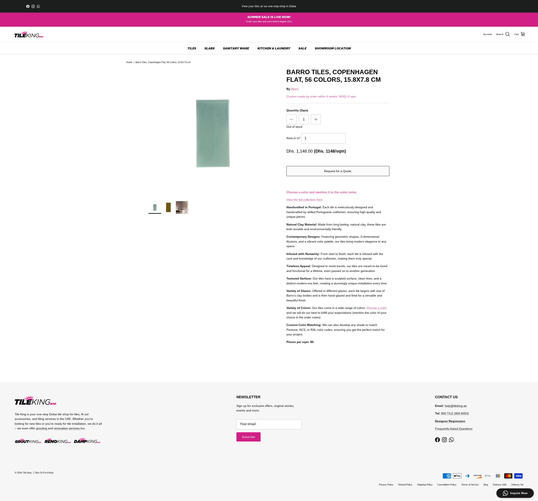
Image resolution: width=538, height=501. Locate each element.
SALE (302, 48)
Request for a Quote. (338, 171)
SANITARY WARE (236, 48)
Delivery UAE (499, 484)
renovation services (67, 428)
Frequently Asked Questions (453, 428)
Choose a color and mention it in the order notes (321, 192)
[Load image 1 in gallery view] (213, 132)
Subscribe (248, 437)
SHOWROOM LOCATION (333, 48)
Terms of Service (470, 484)
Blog (486, 484)
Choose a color (377, 308)
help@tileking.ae (456, 405)
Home (129, 62)
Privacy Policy (386, 484)
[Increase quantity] (316, 119)
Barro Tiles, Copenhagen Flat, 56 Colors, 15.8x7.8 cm (163, 62)
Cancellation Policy (446, 484)
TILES (191, 48)
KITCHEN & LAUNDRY (273, 48)
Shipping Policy (425, 484)
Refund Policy (405, 484)
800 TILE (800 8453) (455, 413)
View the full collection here (304, 199)
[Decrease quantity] (291, 119)
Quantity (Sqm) (297, 110)
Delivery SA (517, 484)
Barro (294, 89)
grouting (42, 428)
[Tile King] (29, 34)
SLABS (209, 48)
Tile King (27, 472)
